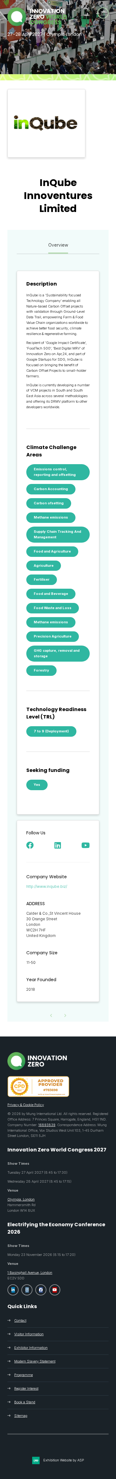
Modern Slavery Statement (34, 1361)
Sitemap (20, 1415)
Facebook (40, 1289)
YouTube (54, 1289)
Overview (58, 245)
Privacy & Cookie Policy (25, 1105)
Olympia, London (21, 1199)
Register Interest (26, 1388)
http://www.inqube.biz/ (46, 886)
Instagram (26, 1289)
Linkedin (13, 1289)
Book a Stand (24, 1402)
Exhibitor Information (31, 1348)
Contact (20, 1320)
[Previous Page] (51, 1015)
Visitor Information (29, 1334)
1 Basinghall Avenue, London (29, 1272)
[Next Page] (65, 1015)
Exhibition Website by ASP (63, 1460)
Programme (23, 1375)
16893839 (46, 1125)
